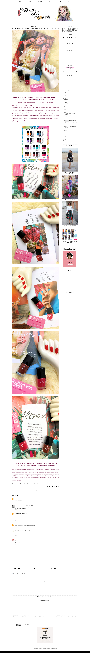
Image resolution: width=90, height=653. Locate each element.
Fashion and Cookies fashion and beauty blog (30, 483)
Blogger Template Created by (45, 651)
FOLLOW (59, 1)
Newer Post (17, 568)
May (64, 109)
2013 (64, 139)
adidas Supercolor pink (70, 199)
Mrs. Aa (16, 513)
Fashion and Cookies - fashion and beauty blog (43, 648)
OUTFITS (40, 1)
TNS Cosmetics (41, 490)
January (65, 130)
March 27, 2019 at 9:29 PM (29, 505)
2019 (64, 98)
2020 (64, 96)
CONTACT (70, 1)
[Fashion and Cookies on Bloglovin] (70, 68)
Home (35, 568)
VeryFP (21, 500)
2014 (64, 137)
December (65, 99)
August (65, 105)
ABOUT (30, 1)
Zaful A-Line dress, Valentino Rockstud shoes (70, 173)
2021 (64, 95)
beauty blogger (22, 490)
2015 (64, 136)
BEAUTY (50, 1)
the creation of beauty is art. (19, 505)
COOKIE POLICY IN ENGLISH (45, 600)
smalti (38, 490)
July (64, 106)
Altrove (15, 490)
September (65, 103)
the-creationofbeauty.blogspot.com (20, 508)
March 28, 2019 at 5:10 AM (22, 513)
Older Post (53, 568)
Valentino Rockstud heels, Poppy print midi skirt (70, 226)
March (65, 112)
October (65, 102)
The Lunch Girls (17, 539)
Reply (16, 502)
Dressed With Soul (18, 530)
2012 (64, 140)
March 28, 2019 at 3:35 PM (25, 530)
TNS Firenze (46, 490)
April (64, 110)
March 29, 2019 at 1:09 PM (25, 539)
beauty (18, 490)
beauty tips (27, 490)
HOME (20, 1)
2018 (64, 132)
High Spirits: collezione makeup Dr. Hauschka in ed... (69, 124)
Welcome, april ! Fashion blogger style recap (70, 242)
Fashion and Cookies (32, 490)
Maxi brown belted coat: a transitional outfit (70, 122)
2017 (64, 133)
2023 (64, 92)
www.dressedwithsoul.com (19, 534)
